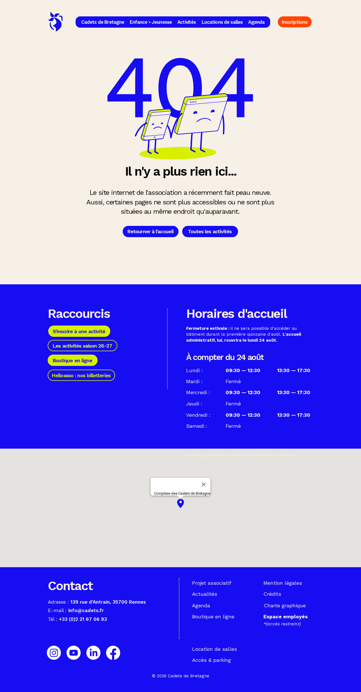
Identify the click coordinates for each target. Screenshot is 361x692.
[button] (102, 22)
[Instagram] (54, 653)
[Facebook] (113, 653)
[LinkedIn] (93, 653)
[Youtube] (74, 653)
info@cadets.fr (86, 610)
